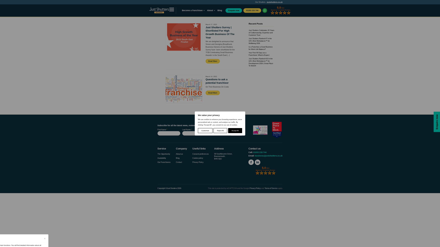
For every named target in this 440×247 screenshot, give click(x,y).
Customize (205, 131)
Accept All (235, 131)
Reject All (220, 131)
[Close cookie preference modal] (44, 238)
